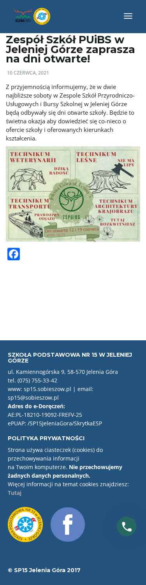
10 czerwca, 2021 (28, 72)
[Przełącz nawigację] (128, 16)
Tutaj (14, 492)
